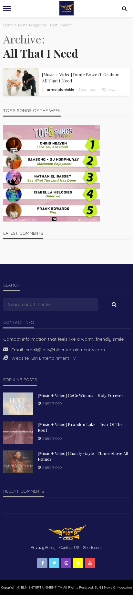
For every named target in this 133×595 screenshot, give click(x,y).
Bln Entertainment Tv (53, 358)
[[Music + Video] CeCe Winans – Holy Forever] (18, 403)
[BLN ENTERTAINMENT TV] (66, 531)
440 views (108, 89)
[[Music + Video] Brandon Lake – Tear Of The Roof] (18, 432)
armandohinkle (60, 89)
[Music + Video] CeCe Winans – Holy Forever (81, 395)
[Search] (124, 8)
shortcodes (92, 547)
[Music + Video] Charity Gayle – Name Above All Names (83, 456)
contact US (69, 547)
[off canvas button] (7, 8)
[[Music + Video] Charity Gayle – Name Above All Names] (18, 461)
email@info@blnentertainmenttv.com (65, 350)
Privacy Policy (43, 547)
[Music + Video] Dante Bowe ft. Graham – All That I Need (82, 77)
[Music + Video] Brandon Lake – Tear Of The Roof (80, 427)
